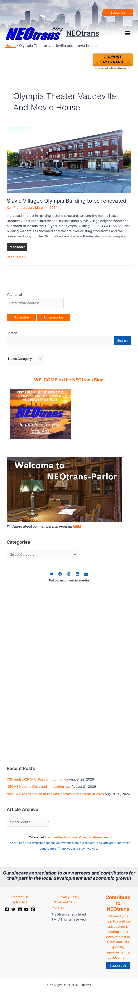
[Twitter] (13, 909)
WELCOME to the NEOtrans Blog (69, 379)
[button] (118, 12)
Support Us (118, 965)
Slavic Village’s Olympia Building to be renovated (66, 201)
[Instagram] (20, 909)
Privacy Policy (68, 897)
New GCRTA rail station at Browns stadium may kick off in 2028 (55, 794)
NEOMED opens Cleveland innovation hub (39, 786)
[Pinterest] (33, 909)
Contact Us (20, 897)
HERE (77, 526)
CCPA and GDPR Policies (65, 904)
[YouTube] (26, 909)
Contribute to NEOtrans (117, 903)
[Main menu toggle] (127, 33)
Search (12, 333)
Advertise (20, 902)
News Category (20, 359)
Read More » (16, 257)
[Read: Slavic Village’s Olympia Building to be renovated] (69, 159)
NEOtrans (82, 33)
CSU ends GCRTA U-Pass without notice (37, 779)
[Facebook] (7, 909)
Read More (17, 247)
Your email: (15, 294)
